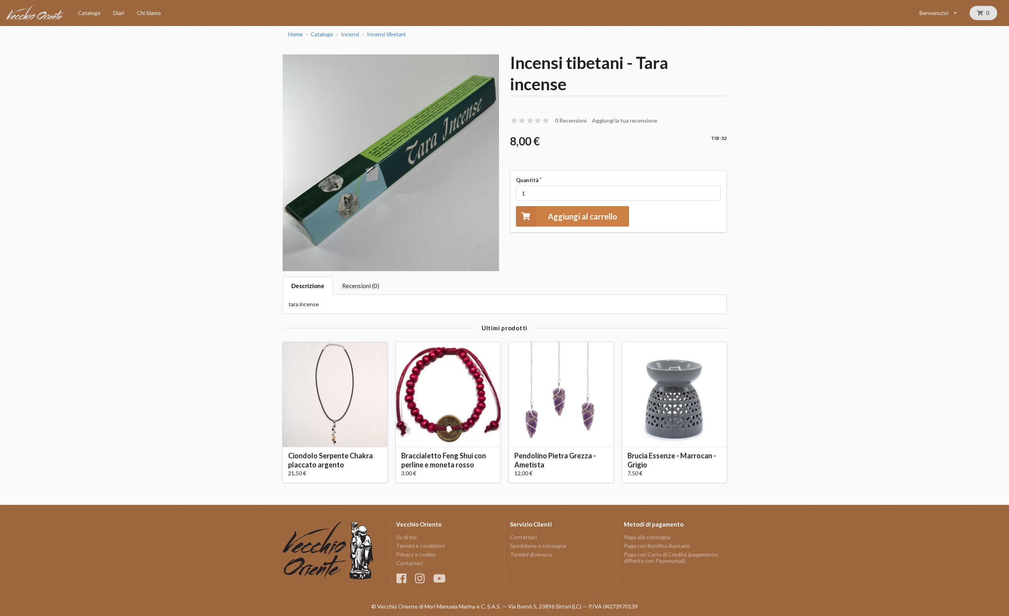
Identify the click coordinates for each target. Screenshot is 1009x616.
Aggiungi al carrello (582, 216)
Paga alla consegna (647, 537)
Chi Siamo (149, 12)
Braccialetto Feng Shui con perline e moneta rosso (443, 460)
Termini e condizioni (420, 545)
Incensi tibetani (386, 34)
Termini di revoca (531, 554)
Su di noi (406, 537)
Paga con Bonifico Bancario (657, 545)
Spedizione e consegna (538, 545)
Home (295, 34)
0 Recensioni (570, 120)
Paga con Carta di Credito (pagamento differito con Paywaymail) (671, 557)
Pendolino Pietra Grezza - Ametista (555, 460)
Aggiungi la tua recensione (624, 120)
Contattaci (409, 563)
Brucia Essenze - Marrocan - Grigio (671, 460)
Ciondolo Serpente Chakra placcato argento (330, 460)
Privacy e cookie (416, 554)
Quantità (527, 180)
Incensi (350, 34)
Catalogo (89, 12)
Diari (118, 12)
